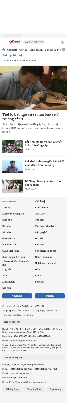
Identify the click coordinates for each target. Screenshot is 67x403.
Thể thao (40, 213)
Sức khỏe (7, 232)
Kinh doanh (36, 50)
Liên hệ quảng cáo (13, 357)
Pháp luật (30, 150)
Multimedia (8, 281)
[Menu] (4, 42)
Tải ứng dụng (12, 389)
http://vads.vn (19, 377)
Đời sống (7, 226)
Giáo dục (7, 220)
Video (38, 275)
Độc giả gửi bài (34, 389)
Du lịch (39, 238)
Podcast (39, 281)
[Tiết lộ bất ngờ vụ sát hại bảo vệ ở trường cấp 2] (33, 88)
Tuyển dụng (55, 389)
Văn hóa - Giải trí (44, 226)
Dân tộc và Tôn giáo (56, 50)
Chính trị (12, 50)
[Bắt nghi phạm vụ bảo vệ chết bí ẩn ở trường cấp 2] (12, 146)
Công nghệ (41, 232)
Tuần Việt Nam (10, 250)
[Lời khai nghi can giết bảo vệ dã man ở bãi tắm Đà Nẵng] (12, 166)
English (6, 269)
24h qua (6, 288)
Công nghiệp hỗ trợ (45, 250)
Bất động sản (9, 244)
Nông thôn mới (43, 257)
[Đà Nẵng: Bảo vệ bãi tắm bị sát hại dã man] (12, 186)
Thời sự (23, 50)
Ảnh (4, 275)
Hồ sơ (38, 269)
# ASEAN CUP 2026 (34, 42)
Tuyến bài (17, 296)
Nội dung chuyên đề (46, 263)
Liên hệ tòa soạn (12, 322)
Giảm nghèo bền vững (14, 257)
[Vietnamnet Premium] (10, 202)
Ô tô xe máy (8, 238)
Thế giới (39, 220)
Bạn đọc (39, 244)
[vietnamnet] (15, 44)
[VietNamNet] (3, 49)
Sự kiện (50, 296)
